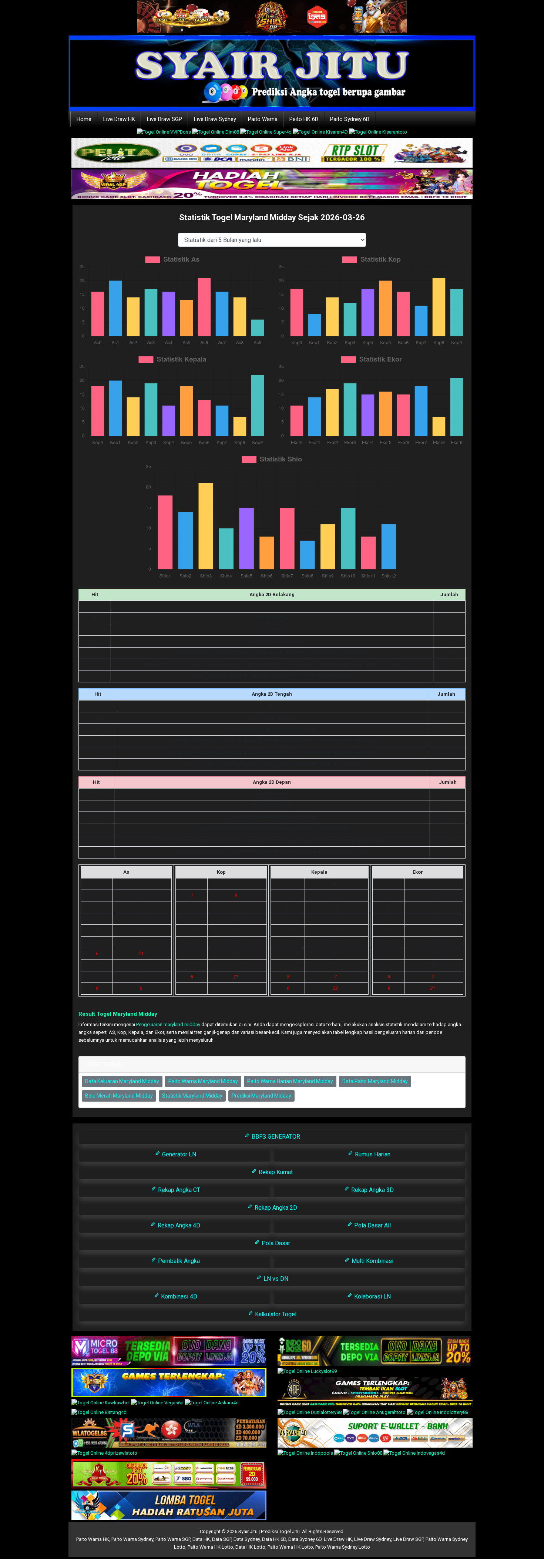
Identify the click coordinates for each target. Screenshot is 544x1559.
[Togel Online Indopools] (306, 1454)
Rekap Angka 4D (178, 1225)
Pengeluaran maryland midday (168, 1024)
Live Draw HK (119, 119)
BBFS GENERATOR (275, 1136)
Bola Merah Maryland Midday (119, 1096)
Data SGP (221, 1539)
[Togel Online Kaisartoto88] (168, 1474)
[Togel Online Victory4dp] (168, 1383)
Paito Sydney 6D (349, 119)
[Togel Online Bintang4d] (99, 1413)
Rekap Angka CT (178, 1189)
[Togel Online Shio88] (358, 1454)
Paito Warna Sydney (132, 1539)
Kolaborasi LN (372, 1296)
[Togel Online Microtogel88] (168, 1351)
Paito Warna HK (92, 1539)
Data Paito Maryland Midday (375, 1081)
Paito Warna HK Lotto (210, 1547)
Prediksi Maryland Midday (261, 1096)
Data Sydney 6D (305, 1539)
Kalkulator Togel (274, 1314)
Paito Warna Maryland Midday (203, 1081)
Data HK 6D (274, 1539)
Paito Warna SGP (172, 1539)
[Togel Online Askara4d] (212, 1403)
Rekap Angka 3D (372, 1189)
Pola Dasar (275, 1243)
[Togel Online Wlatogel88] (168, 1433)
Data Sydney (247, 1539)
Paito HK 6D (303, 119)
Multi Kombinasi (371, 1260)
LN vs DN (275, 1278)
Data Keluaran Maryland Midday (122, 1081)
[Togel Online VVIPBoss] (164, 133)
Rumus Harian (371, 1154)
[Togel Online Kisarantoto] (378, 133)
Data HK (201, 1539)
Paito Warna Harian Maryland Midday (290, 1081)
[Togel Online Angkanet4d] (375, 1433)
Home (84, 119)
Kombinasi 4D (178, 1296)
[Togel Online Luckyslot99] (307, 1372)
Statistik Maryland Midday (192, 1096)
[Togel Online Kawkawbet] (101, 1403)
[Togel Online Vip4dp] (375, 1392)
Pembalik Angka (178, 1260)
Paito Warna (263, 119)
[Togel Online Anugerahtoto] (375, 1413)
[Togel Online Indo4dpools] (168, 1506)
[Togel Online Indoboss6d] (375, 1351)
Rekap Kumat (275, 1172)
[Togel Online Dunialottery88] (310, 1413)
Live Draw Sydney (215, 119)
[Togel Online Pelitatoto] (272, 153)
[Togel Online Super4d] (266, 133)
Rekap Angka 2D (275, 1207)
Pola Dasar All (372, 1225)
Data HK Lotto (250, 1547)
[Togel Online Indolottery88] (437, 1413)
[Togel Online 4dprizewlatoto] (104, 1454)
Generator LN (178, 1154)
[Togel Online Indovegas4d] (414, 1454)
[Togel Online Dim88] (216, 133)
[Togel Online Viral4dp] (272, 185)
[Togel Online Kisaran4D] (321, 133)
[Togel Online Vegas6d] (158, 1403)
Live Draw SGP (164, 119)
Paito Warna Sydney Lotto (342, 1547)
